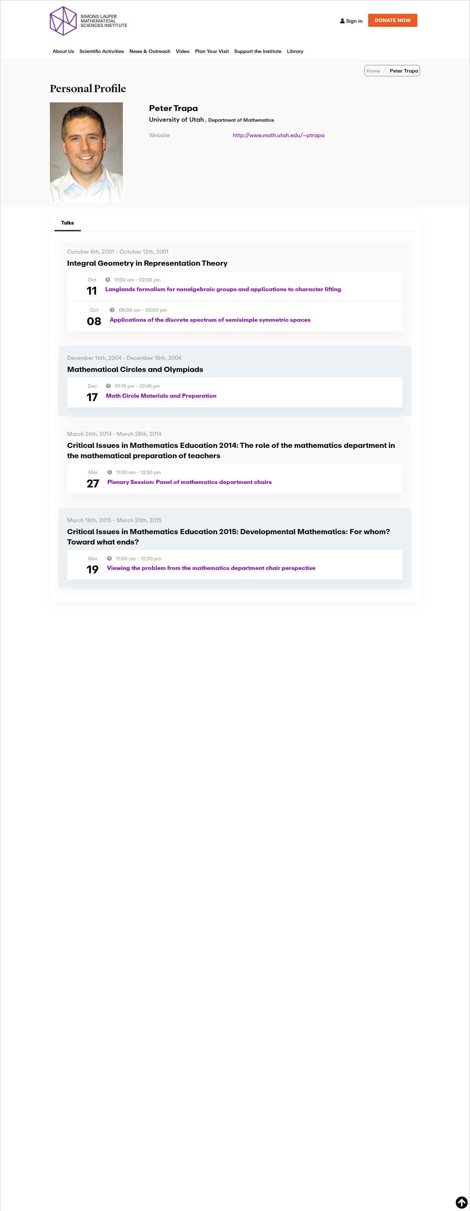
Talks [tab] (67, 222)
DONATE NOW (393, 20)
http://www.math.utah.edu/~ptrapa (278, 135)
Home (373, 70)
